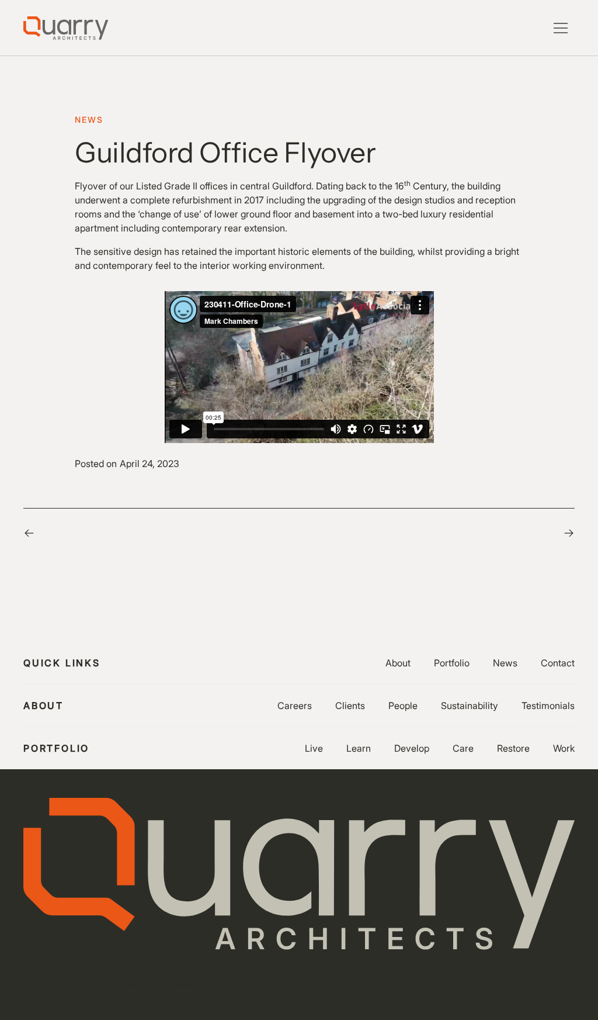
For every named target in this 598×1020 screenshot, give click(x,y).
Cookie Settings (118, 985)
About (398, 663)
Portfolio (452, 663)
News (505, 663)
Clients (350, 705)
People (403, 705)
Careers (294, 705)
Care (463, 748)
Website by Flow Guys (202, 985)
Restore (513, 748)
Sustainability (469, 705)
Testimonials (548, 705)
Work (564, 748)
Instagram (511, 985)
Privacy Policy (49, 985)
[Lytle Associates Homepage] (65, 28)
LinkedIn (559, 985)
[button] (561, 28)
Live (314, 748)
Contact (558, 663)
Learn (358, 748)
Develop (411, 748)
